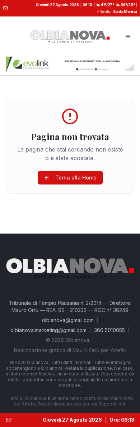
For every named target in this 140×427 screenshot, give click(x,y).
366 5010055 (109, 330)
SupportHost (111, 404)
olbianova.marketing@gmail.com (48, 330)
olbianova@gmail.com (68, 320)
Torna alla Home (76, 177)
